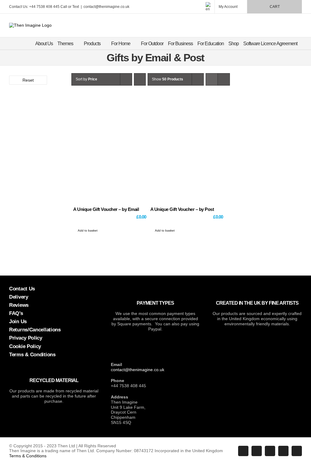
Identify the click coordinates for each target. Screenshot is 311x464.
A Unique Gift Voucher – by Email (106, 209)
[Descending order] (140, 79)
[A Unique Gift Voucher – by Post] (187, 154)
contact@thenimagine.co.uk (106, 7)
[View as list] (224, 79)
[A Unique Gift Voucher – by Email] (110, 154)
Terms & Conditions (27, 455)
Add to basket (87, 230)
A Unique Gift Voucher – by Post (182, 209)
